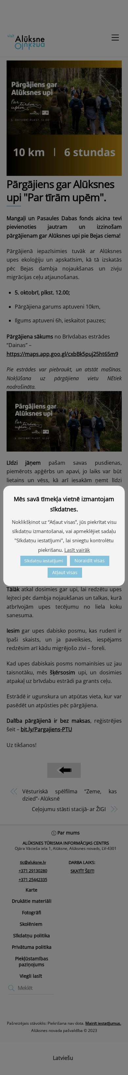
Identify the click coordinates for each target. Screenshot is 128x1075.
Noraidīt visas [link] (90, 560)
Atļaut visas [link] (64, 572)
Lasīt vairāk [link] (77, 550)
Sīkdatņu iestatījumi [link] (43, 561)
